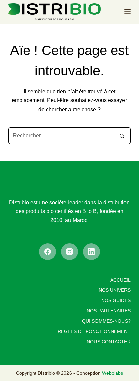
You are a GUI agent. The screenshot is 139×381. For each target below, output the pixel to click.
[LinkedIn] (91, 251)
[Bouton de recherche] (122, 135)
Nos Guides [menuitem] (116, 300)
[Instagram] (69, 251)
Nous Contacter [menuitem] (109, 341)
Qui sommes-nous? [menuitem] (106, 321)
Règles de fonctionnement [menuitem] (94, 331)
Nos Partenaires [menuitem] (109, 310)
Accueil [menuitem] (120, 280)
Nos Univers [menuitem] (115, 290)
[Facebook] (47, 251)
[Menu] (127, 12)
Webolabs (112, 373)
